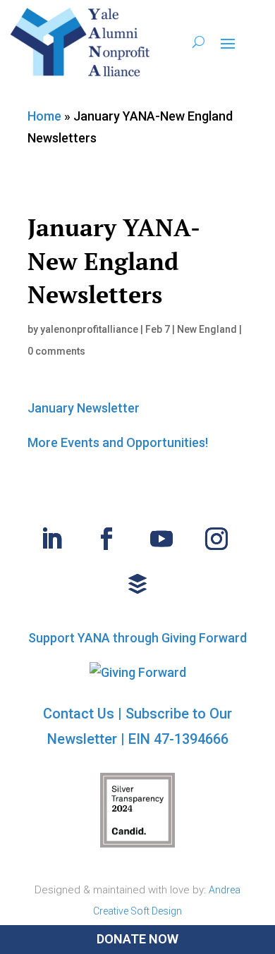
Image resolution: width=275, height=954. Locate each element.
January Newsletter (84, 407)
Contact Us (78, 713)
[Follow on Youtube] (161, 538)
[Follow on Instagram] (216, 538)
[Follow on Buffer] (137, 583)
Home (44, 116)
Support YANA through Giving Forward (137, 637)
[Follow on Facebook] (106, 538)
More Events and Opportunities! (118, 442)
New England (207, 329)
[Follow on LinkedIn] (51, 538)
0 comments (56, 351)
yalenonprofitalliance (89, 329)
